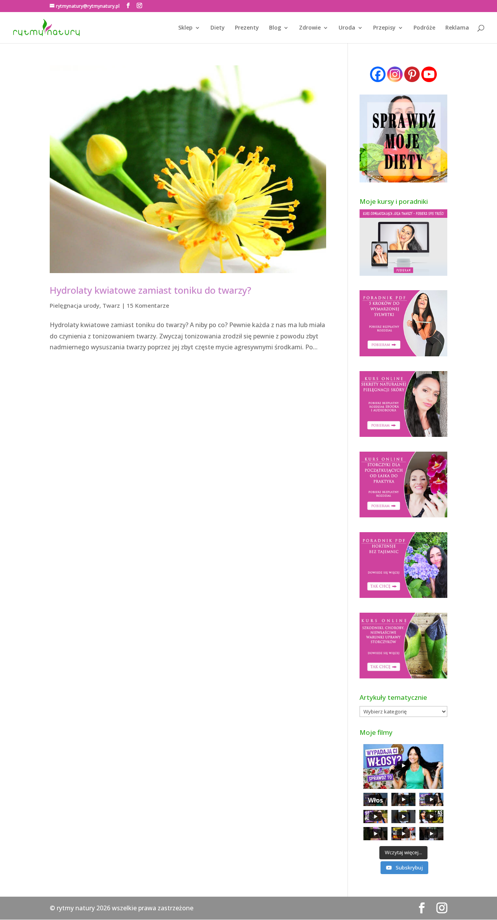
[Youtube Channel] (429, 74)
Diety (217, 28)
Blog (275, 28)
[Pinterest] (412, 74)
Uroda (347, 28)
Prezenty (247, 28)
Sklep (185, 28)
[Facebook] (378, 74)
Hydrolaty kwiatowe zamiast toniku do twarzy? (150, 290)
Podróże (424, 28)
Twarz (111, 305)
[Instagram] (395, 74)
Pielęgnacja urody (74, 305)
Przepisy (384, 28)
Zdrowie (310, 28)
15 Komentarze (148, 305)
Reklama (457, 28)
